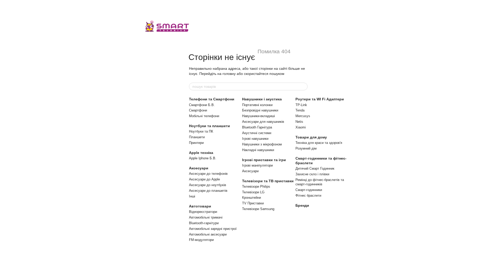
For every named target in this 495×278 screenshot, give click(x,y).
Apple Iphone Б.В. (202, 158)
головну (229, 74)
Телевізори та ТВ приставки (268, 181)
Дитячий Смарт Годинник (314, 168)
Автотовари (200, 206)
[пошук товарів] (303, 86)
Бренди (302, 205)
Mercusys (302, 116)
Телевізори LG (253, 192)
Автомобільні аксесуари (208, 234)
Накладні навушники (258, 150)
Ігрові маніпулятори (257, 165)
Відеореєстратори (203, 212)
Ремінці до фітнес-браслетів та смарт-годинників (319, 182)
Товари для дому (311, 137)
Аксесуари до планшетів (208, 191)
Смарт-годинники (308, 190)
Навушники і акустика (262, 99)
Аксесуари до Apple (204, 179)
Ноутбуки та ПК (201, 131)
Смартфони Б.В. (202, 105)
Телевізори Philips (256, 186)
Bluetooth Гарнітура (257, 127)
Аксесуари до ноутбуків (207, 185)
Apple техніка (201, 153)
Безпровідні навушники (260, 110)
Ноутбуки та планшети (209, 126)
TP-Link (301, 105)
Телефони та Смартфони (211, 99)
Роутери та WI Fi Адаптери (319, 99)
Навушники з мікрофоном (262, 144)
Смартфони (198, 110)
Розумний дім (306, 148)
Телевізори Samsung (258, 209)
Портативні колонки (257, 105)
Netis (299, 122)
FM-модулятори (201, 240)
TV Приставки (253, 203)
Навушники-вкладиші (258, 116)
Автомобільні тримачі (205, 217)
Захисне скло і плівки (312, 174)
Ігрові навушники (255, 139)
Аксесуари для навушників (263, 122)
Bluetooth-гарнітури (204, 223)
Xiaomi (300, 127)
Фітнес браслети (308, 195)
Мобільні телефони (204, 116)
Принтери (196, 143)
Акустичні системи (256, 133)
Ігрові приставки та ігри (264, 160)
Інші (192, 196)
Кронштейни (251, 197)
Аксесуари (198, 168)
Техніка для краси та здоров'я (318, 143)
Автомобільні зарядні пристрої (213, 229)
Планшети (197, 137)
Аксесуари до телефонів (208, 174)
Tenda (299, 110)
